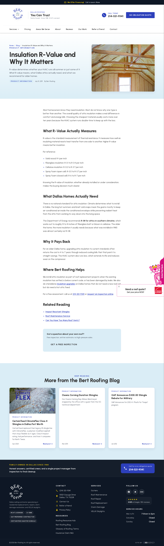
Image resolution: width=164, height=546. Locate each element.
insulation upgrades (66, 284)
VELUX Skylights (98, 511)
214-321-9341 (78, 294)
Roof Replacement (99, 503)
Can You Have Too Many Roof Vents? (63, 320)
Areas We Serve (43, 29)
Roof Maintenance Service (58, 316)
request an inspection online (100, 294)
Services (13, 29)
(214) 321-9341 (65, 490)
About (58, 29)
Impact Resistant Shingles (58, 311)
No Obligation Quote (140, 15)
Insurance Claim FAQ (64, 533)
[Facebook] (128, 492)
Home (11, 45)
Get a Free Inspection (64, 344)
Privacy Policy (64, 510)
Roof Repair (96, 499)
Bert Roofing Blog (63, 525)
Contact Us (64, 501)
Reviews (69, 29)
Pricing (27, 29)
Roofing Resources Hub (66, 520)
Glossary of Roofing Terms (67, 529)
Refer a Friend (98, 29)
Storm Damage (98, 507)
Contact (113, 29)
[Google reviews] (135, 492)
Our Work (82, 29)
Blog (18, 45)
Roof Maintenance (99, 495)
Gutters (94, 490)
